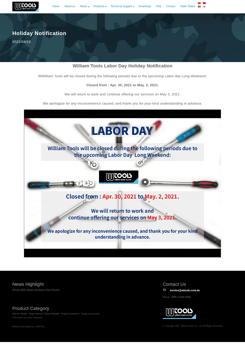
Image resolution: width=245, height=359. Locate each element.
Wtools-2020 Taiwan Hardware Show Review (36, 289)
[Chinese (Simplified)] (199, 3)
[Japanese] (204, 6)
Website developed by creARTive (28, 326)
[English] (199, 6)
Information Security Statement (27, 317)
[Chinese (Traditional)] (204, 3)
